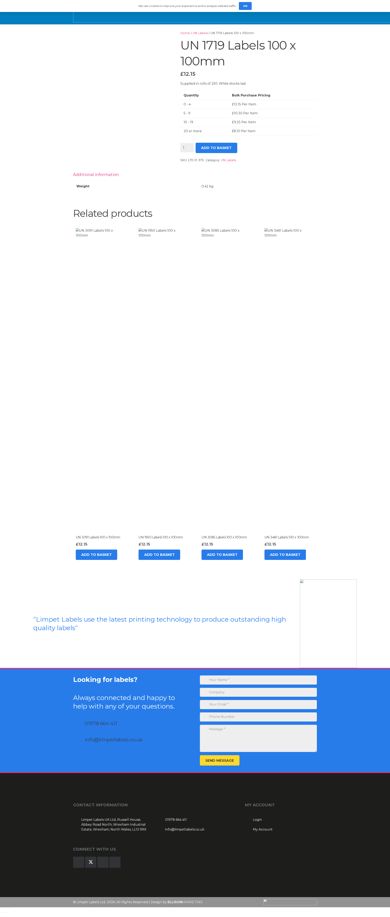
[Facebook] (78, 862)
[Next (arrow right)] (4, 912)
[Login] (249, 820)
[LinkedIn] (114, 862)
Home (185, 33)
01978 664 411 (101, 723)
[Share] (7, 907)
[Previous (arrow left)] (1, 912)
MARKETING (185, 902)
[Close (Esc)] (11, 907)
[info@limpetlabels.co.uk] (79, 739)
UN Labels (200, 33)
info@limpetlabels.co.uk (114, 740)
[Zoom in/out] (1, 907)
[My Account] (249, 830)
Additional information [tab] (96, 174)
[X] (90, 862)
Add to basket (216, 148)
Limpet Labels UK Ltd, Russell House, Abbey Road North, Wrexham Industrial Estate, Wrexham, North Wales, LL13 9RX (113, 824)
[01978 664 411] (79, 723)
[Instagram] (102, 862)
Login (257, 820)
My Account (263, 829)
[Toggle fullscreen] (4, 907)
